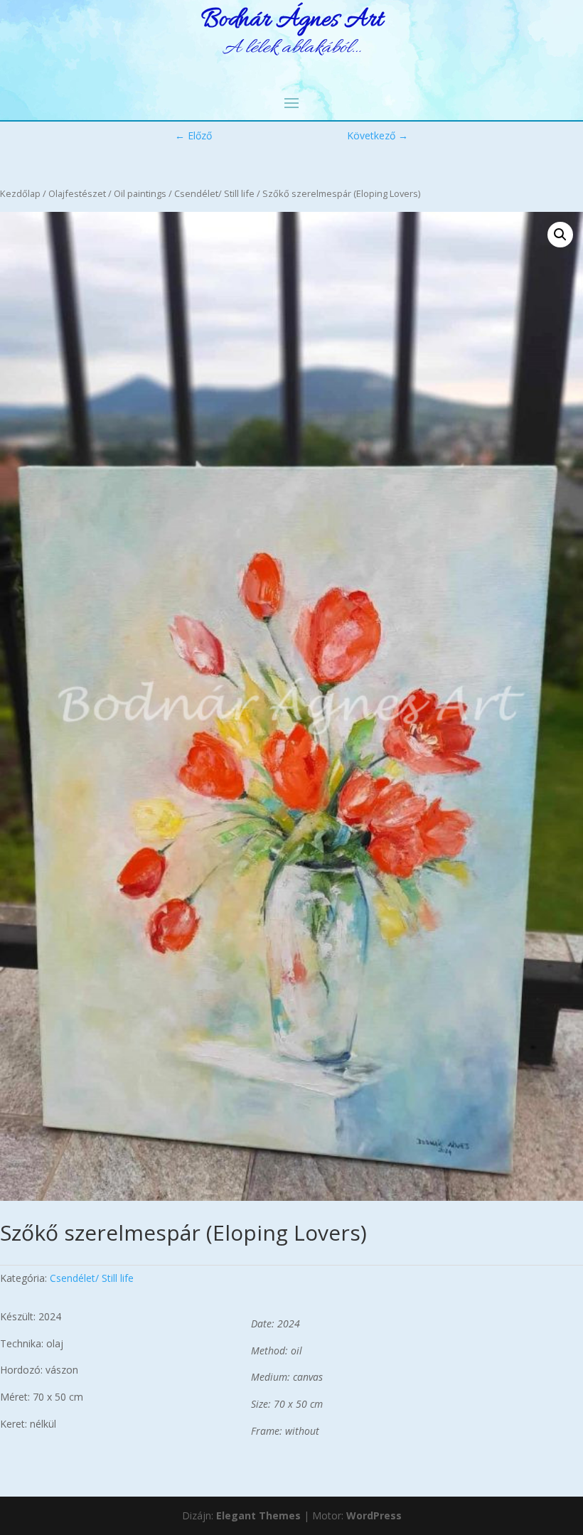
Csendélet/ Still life (214, 193)
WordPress (374, 1515)
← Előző (193, 135)
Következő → (377, 135)
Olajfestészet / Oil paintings (107, 193)
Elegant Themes (258, 1515)
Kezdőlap (20, 193)
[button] (560, 234)
